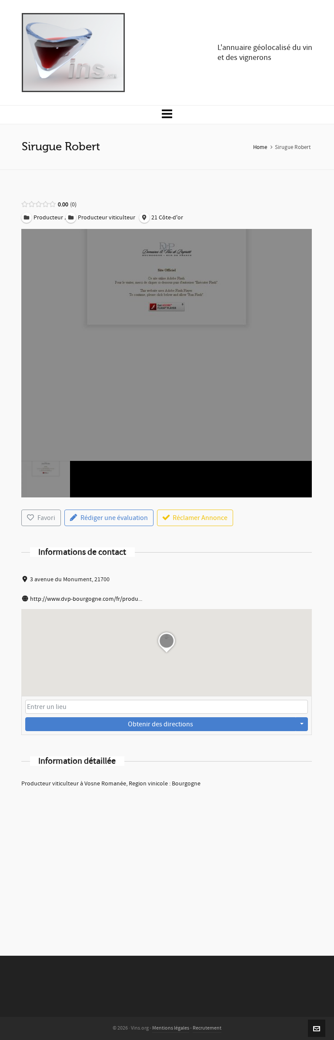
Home (260, 147)
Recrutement (207, 1028)
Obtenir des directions (160, 724)
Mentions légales (170, 1028)
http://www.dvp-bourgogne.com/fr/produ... (86, 599)
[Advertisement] (166, 860)
